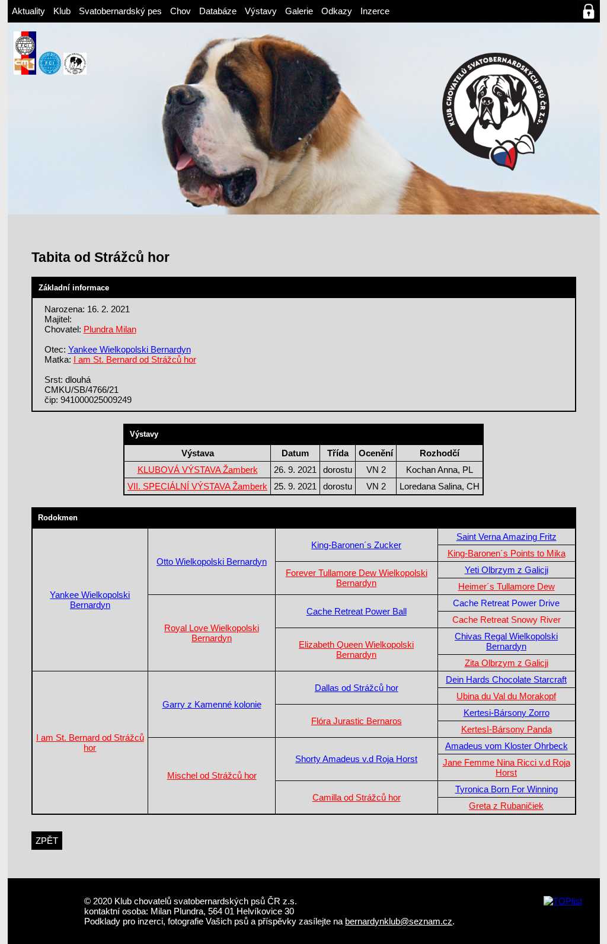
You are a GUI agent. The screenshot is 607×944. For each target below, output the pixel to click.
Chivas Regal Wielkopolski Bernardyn (506, 641)
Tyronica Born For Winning (506, 789)
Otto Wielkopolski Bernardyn (211, 561)
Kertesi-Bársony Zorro (507, 713)
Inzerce (374, 11)
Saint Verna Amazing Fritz (506, 537)
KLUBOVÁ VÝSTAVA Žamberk (198, 470)
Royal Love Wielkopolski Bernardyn (211, 633)
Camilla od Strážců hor (356, 797)
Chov (180, 11)
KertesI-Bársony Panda (506, 729)
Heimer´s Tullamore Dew (506, 586)
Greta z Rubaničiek (506, 806)
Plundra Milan (110, 329)
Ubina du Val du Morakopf (506, 696)
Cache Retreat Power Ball (356, 611)
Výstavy (261, 11)
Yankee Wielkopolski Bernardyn (129, 349)
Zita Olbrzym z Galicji (506, 663)
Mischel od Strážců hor (212, 775)
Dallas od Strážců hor (356, 688)
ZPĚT (47, 841)
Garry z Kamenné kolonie (211, 704)
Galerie (299, 11)
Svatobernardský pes (120, 11)
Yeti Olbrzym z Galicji (506, 570)
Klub (62, 11)
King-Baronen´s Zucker (356, 545)
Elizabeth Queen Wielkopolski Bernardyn (356, 649)
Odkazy (336, 11)
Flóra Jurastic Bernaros (356, 721)
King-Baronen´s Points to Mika (507, 553)
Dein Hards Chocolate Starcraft (506, 679)
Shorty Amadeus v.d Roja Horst (356, 759)
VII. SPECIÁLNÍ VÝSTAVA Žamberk (197, 486)
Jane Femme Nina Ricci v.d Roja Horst (506, 767)
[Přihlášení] (588, 11)
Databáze (218, 11)
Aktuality (28, 11)
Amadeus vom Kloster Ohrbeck (506, 746)
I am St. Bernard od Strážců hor (135, 359)
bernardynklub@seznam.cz (398, 921)
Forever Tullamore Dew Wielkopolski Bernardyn (356, 578)
